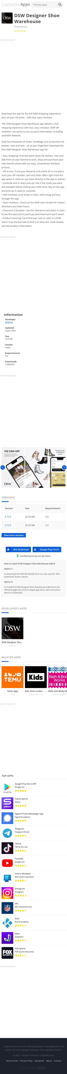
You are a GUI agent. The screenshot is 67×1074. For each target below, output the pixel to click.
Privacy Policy (26, 1060)
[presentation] (2, 467)
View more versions (14, 535)
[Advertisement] (33, 75)
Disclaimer (39, 1060)
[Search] (60, 5)
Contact (57, 1060)
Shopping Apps (20, 26)
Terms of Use (12, 1060)
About (49, 1060)
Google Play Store (49, 549)
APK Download (21, 549)
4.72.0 (8, 525)
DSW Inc (9, 322)
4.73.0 (8, 516)
